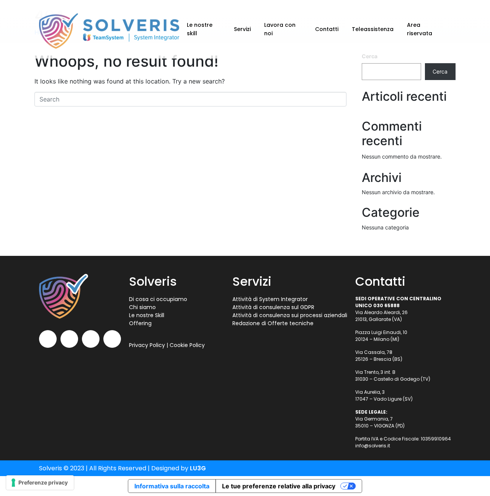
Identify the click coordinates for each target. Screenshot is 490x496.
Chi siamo (142, 307)
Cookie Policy (187, 345)
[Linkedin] (69, 339)
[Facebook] (91, 339)
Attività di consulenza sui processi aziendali (289, 315)
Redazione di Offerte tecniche (273, 323)
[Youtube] (48, 339)
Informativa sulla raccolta (171, 486)
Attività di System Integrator (270, 299)
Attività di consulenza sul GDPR (273, 307)
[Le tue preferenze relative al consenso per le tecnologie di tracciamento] (40, 482)
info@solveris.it (372, 445)
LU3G (198, 468)
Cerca (440, 71)
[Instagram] (112, 339)
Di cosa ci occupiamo (158, 299)
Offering (140, 323)
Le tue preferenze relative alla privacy (278, 486)
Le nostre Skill (146, 315)
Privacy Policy (147, 345)
